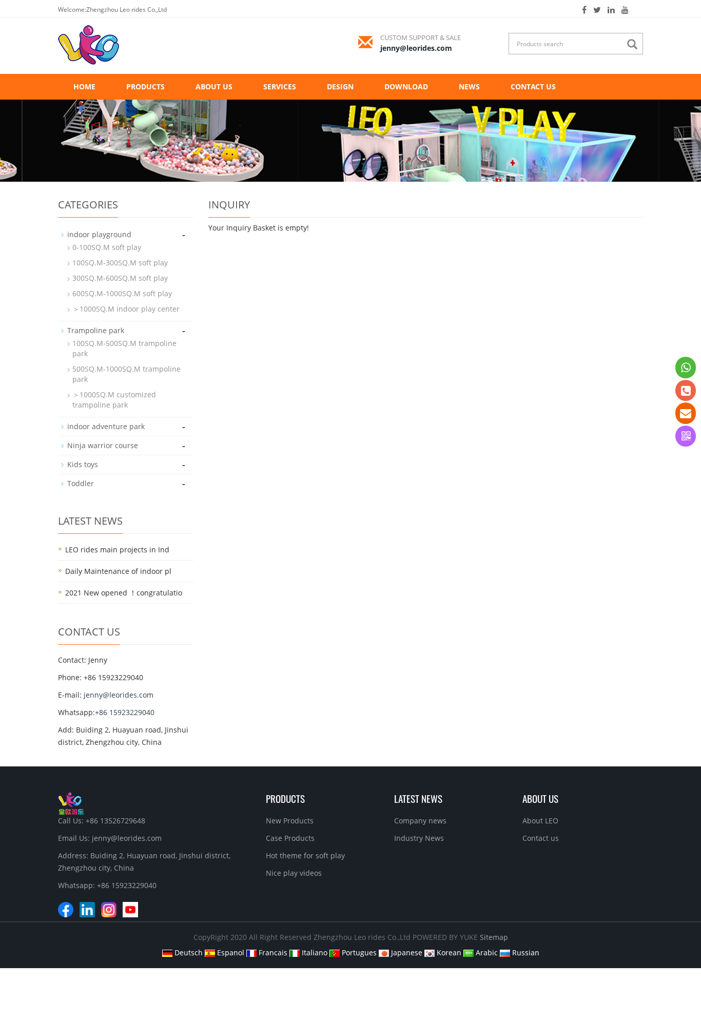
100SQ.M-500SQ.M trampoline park (124, 348)
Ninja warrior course (102, 445)
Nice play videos (294, 873)
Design (340, 86)
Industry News (419, 838)
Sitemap (494, 937)
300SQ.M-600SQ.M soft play (120, 278)
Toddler (80, 483)
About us (214, 86)
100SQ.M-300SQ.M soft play (120, 262)
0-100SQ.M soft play (106, 247)
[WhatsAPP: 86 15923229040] (685, 367)
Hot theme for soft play (305, 855)
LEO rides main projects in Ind (117, 549)
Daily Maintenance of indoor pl (118, 571)
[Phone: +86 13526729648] (685, 390)
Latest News (418, 798)
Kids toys (82, 464)
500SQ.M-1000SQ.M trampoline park (126, 374)
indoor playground (99, 234)
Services (279, 86)
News (469, 86)
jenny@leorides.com (416, 48)
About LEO (540, 820)
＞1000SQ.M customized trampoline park (114, 400)
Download (406, 86)
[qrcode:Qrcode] (685, 436)
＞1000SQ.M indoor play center (126, 309)
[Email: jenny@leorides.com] (685, 413)
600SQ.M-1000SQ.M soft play (122, 293)
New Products (290, 820)
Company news (420, 820)
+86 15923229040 (124, 712)
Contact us (533, 86)
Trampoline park (95, 330)
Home (84, 86)
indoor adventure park (106, 426)
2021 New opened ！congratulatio (123, 593)
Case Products (290, 838)
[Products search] (634, 44)
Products (145, 86)
